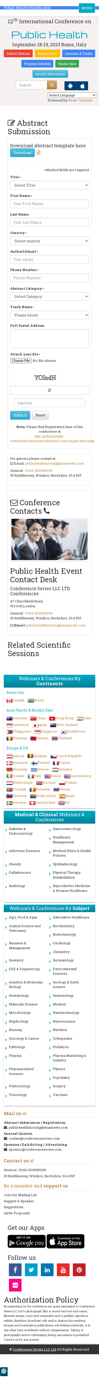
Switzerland (45, 802)
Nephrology (18, 1021)
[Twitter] (31, 1271)
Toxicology (18, 1094)
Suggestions (13, 1207)
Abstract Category (26, 288)
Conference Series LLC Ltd (34, 1349)
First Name (20, 195)
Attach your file (24, 354)
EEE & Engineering (24, 969)
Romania (20, 738)
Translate (85, 100)
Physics (59, 1069)
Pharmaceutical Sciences (21, 1071)
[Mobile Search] (52, 85)
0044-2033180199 (39, 470)
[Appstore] (82, 85)
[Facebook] (15, 1271)
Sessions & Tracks (78, 53)
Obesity (15, 864)
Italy (37, 775)
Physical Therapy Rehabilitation (67, 875)
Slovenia (20, 795)
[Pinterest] (79, 1271)
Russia (65, 789)
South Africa (46, 795)
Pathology (17, 1047)
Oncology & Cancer (24, 1038)
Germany (20, 769)
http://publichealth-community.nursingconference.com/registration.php (52, 438)
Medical (59, 1004)
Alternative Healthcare (71, 917)
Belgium (40, 756)
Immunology (63, 995)
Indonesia (21, 724)
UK (67, 802)
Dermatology (63, 960)
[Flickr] (15, 1286)
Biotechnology (64, 934)
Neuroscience (64, 1021)
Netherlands (23, 782)
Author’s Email (23, 251)
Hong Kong (64, 718)
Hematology (19, 995)
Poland (70, 782)
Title (14, 177)
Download (22, 152)
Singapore (49, 731)
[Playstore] (70, 85)
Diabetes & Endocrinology (21, 831)
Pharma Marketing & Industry (69, 1058)
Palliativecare (20, 872)
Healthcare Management (63, 839)
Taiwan (42, 738)
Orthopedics (62, 1038)
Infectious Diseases (24, 850)
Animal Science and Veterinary (25, 928)
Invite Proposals (17, 1213)
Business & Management (19, 945)
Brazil (39, 700)
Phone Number (23, 269)
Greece (43, 769)
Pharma (15, 1055)
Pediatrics (61, 1047)
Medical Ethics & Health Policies (72, 853)
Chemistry (61, 951)
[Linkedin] (47, 1271)
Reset (40, 415)
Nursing (15, 1029)
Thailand (65, 738)
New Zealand (67, 724)
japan (42, 724)
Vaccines (60, 1094)
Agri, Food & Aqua (23, 917)
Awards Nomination (50, 74)
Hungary (65, 769)
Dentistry (16, 960)
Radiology (17, 885)
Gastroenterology (67, 828)
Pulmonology (19, 1086)
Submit (20, 415)
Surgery (59, 1086)
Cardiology (62, 943)
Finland (44, 762)
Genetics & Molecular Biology (26, 984)
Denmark (20, 762)
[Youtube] (63, 1271)
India (87, 718)
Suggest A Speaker (19, 1201)
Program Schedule (37, 64)
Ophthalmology (65, 864)
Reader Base (67, 64)
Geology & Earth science (66, 984)
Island (56, 775)
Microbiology (20, 1012)
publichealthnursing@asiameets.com (54, 463)
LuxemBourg (80, 775)
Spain (69, 795)
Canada (18, 700)
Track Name (21, 307)
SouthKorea (76, 731)
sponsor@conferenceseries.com (35, 1149)
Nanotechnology (66, 1012)
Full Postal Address (27, 325)
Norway (49, 782)
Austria (18, 756)
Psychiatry (61, 1077)
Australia (20, 718)
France (64, 762)
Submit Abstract (18, 53)
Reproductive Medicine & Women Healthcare (71, 888)
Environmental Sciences (65, 971)
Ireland (18, 775)
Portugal (19, 789)
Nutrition (60, 1029)
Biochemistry (64, 926)
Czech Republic (69, 756)
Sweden (19, 802)
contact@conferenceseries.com (34, 1138)
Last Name (19, 214)
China (41, 718)
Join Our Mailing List (20, 1195)
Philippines (22, 731)
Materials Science (23, 1004)
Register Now (47, 53)
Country (17, 232)
